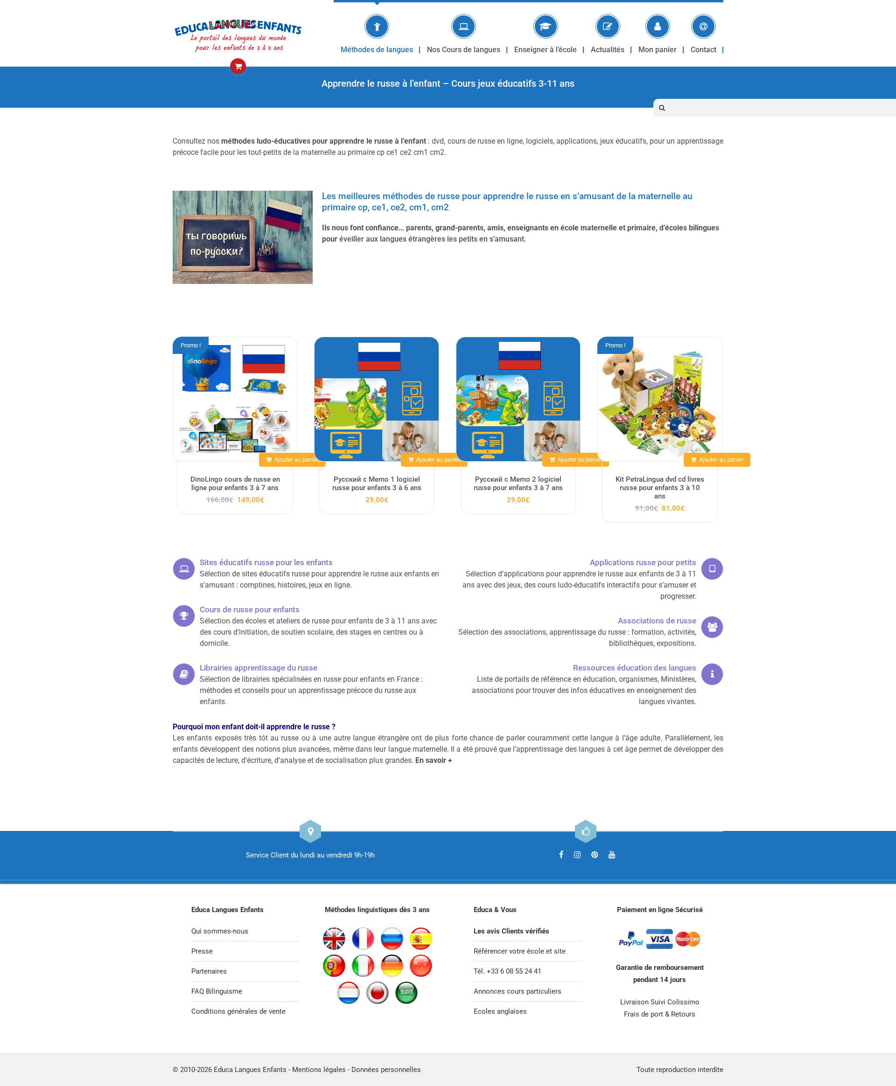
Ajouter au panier (296, 459)
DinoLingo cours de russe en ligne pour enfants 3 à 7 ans (235, 483)
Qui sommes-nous (219, 931)
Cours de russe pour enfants (250, 609)
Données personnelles (386, 1069)
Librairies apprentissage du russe (258, 667)
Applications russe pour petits (643, 562)
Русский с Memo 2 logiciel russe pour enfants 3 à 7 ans (518, 483)
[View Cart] (238, 66)
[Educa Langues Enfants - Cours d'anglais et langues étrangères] (238, 33)
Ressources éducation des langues (634, 667)
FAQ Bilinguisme (216, 991)
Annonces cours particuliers (517, 991)
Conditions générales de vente (238, 1011)
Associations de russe (657, 620)
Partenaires (209, 971)
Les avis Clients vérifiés (511, 931)
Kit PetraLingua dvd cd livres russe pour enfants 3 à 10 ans (660, 487)
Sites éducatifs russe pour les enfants (266, 562)
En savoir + (433, 760)
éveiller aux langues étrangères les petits (408, 239)
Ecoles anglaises (500, 1011)
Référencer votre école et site (520, 951)
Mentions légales (319, 1069)
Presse (202, 951)
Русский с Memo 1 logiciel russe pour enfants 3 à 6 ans (376, 483)
